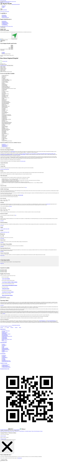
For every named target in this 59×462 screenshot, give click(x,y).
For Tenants (3, 359)
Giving (15, 1)
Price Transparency (4, 334)
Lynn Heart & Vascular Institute (40, 153)
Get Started (1, 242)
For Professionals (4, 24)
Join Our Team (2, 255)
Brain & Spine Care (4, 146)
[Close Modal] (7, 446)
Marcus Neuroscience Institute (49, 153)
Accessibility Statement (28, 431)
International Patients (5, 335)
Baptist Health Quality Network (6, 361)
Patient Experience (4, 338)
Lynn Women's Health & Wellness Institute (9, 282)
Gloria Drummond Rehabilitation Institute (9, 285)
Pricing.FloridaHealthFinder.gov (51, 320)
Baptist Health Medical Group (6, 360)
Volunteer (3, 350)
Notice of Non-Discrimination (36, 431)
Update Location (3, 40)
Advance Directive (4, 337)
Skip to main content (3, 0)
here (26, 187)
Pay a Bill (1, 2)
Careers (13, 1)
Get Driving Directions (3, 65)
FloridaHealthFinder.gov (42, 320)
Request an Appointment (5, 17)
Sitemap (41, 431)
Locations (3, 6)
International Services (5, 22)
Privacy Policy (12, 431)
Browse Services (4, 16)
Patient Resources (4, 21)
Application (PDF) (2, 232)
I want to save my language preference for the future (8, 439)
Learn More (2, 220)
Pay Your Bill (2, 238)
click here (10, 206)
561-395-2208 (21, 195)
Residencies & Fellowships (5, 364)
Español (10, 1)
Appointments (5, 9)
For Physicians (4, 355)
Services (3, 7)
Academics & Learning (5, 23)
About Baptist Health (3, 342)
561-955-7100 (7, 1)
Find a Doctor (4, 5)
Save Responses (3, 460)
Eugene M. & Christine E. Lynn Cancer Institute (29, 153)
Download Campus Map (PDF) (4, 169)
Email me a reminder (4, 459)
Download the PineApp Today (4, 368)
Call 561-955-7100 (5, 26)
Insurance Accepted (4, 332)
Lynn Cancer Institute (6, 278)
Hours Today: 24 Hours (10, 65)
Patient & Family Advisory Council (7, 339)
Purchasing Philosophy (5, 348)
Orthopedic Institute (5, 288)
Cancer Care (3, 144)
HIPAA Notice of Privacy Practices (5, 431)
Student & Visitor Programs (6, 366)
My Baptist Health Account (6, 330)
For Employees (4, 356)
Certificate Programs (5, 365)
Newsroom (3, 345)
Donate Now (2, 263)
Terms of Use (17, 431)
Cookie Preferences (21, 431)
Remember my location (4, 39)
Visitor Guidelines (4, 340)
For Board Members (5, 357)
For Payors (3, 358)
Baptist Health (13, 151)
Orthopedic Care (4, 145)
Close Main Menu (3, 27)
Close (6, 460)
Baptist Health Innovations (5, 349)
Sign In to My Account (6, 2)
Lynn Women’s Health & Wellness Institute (19, 154)
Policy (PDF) (7, 232)
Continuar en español (3, 438)
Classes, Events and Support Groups (7, 336)
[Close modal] (0, 461)
